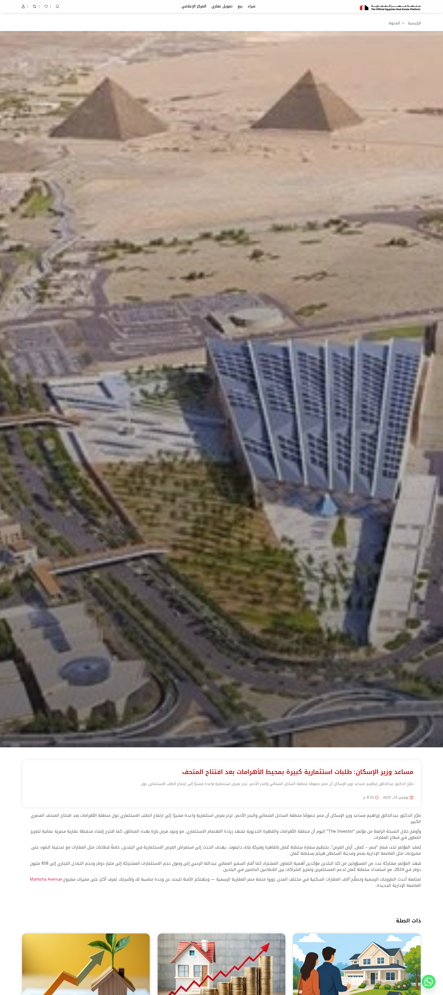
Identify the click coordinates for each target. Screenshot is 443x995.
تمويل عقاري (222, 6)
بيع (240, 6)
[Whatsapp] (429, 982)
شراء (251, 6)
